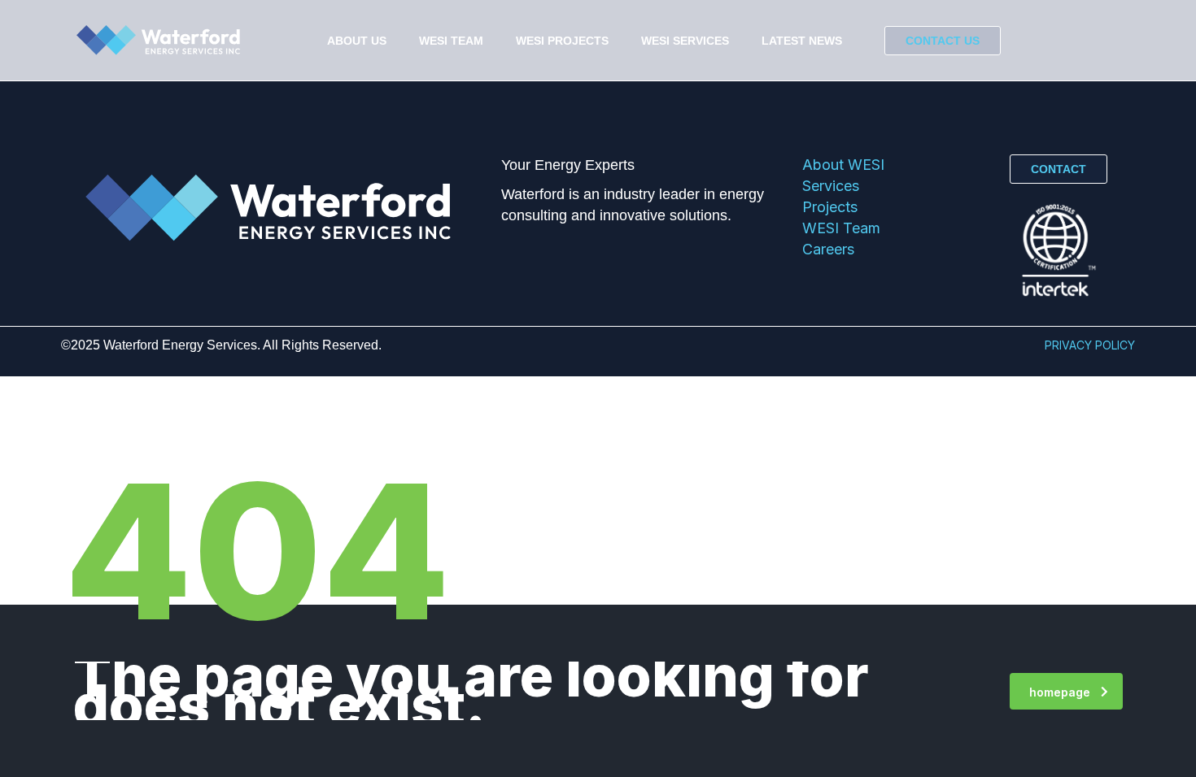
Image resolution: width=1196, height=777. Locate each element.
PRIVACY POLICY (1090, 345)
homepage (1059, 692)
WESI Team (841, 228)
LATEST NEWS (802, 40)
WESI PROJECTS (562, 40)
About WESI (843, 164)
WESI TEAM (451, 40)
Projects (830, 206)
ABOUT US (356, 40)
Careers (828, 249)
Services (830, 185)
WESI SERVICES (685, 40)
